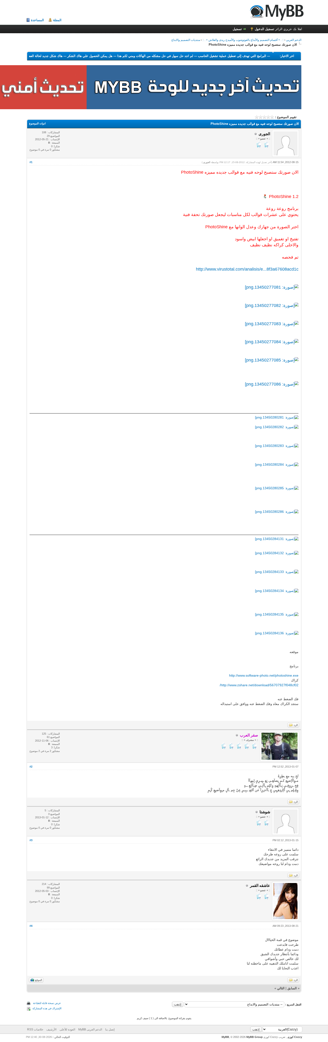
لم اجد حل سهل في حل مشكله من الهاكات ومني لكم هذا (141, 56)
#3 (31, 840)
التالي (281, 988)
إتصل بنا (110, 1029)
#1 (31, 162)
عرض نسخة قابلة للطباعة (47, 1003)
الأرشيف (51, 1029)
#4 (31, 925)
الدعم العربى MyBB (90, 1029)
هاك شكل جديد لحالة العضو (30, 56)
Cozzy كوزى (294, 1037)
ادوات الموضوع (37, 123)
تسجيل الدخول (264, 29)
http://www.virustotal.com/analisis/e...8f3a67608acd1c (247, 269)
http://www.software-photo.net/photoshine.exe (263, 675)
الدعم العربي (293, 40)
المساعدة (37, 20)
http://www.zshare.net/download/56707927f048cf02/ (259, 685)
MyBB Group (254, 1037)
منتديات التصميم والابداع (185, 40)
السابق (292, 988)
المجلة (57, 20)
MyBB (225, 1037)
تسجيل (237, 29)
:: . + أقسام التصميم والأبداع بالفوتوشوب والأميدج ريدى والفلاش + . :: (243, 40)
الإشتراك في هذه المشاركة (46, 1008)
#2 (31, 766)
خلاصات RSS (35, 1029)
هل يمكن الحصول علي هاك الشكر (75, 56)
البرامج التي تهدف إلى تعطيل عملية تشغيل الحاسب (218, 56)
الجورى (206, 162)
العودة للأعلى (67, 1029)
